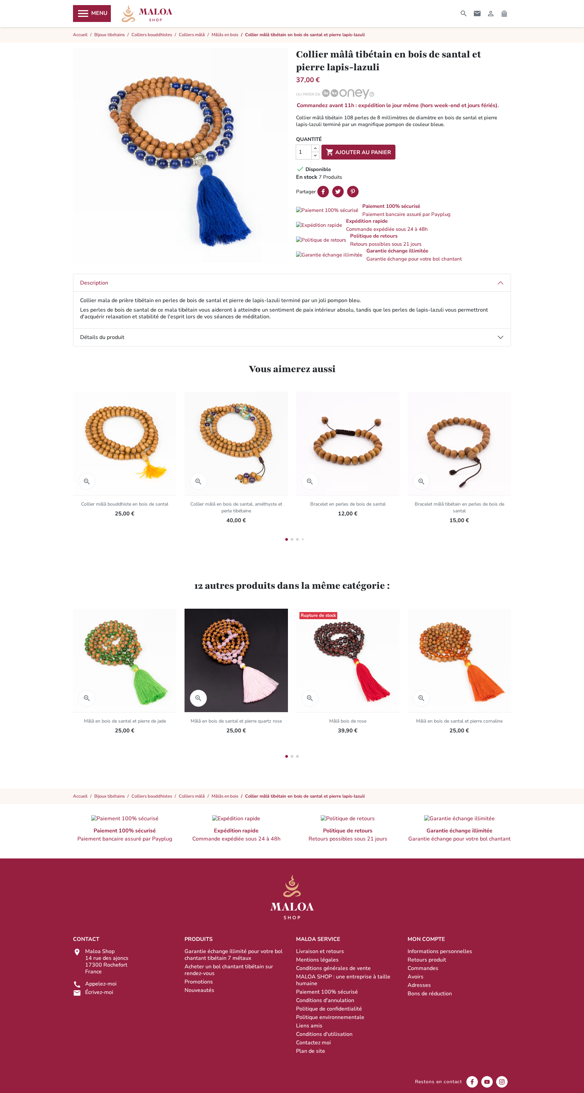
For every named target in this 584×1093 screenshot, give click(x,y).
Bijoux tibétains (109, 796)
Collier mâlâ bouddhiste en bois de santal (124, 504)
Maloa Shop (147, 13)
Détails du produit (102, 337)
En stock (306, 177)
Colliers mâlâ (192, 796)
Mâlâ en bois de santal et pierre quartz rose (236, 721)
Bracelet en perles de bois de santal (348, 504)
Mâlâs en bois (225, 796)
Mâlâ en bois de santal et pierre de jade (125, 721)
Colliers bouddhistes (151, 796)
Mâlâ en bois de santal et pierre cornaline (459, 721)
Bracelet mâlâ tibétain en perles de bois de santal (459, 507)
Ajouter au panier (358, 152)
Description (94, 283)
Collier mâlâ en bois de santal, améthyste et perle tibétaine (236, 507)
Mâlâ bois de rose (347, 721)
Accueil (80, 796)
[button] (403, 210)
